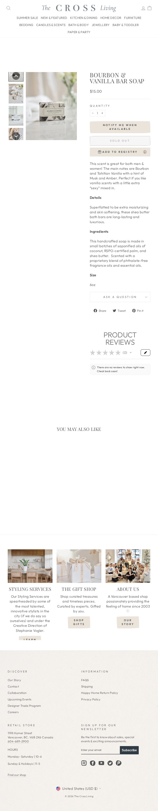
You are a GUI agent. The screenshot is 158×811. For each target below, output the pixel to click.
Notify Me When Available (120, 127)
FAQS (85, 680)
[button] (16, 76)
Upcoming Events (19, 699)
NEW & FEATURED (54, 18)
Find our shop (17, 775)
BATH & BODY (78, 25)
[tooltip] (145, 152)
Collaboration (17, 693)
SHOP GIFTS (79, 622)
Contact (13, 686)
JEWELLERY (101, 25)
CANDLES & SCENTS (51, 25)
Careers (13, 712)
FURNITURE (132, 18)
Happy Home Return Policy (99, 693)
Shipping (87, 686)
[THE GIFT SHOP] (79, 566)
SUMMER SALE (27, 18)
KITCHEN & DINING (83, 18)
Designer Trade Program (24, 706)
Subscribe (129, 750)
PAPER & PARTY (79, 32)
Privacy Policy (90, 699)
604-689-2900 (18, 741)
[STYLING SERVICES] (30, 566)
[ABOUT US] (128, 566)
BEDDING (26, 25)
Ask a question (120, 297)
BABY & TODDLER (126, 25)
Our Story (14, 680)
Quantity (100, 106)
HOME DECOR (110, 18)
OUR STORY (128, 622)
